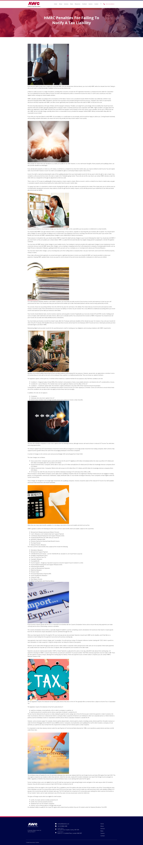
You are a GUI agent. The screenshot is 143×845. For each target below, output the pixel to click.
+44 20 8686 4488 (62, 826)
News (71, 4)
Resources (77, 4)
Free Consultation (110, 4)
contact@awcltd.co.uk (63, 824)
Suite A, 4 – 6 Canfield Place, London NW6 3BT (69, 832)
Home (55, 4)
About (60, 4)
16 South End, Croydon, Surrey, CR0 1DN (68, 829)
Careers (90, 4)
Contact (96, 4)
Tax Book (84, 4)
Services (66, 4)
